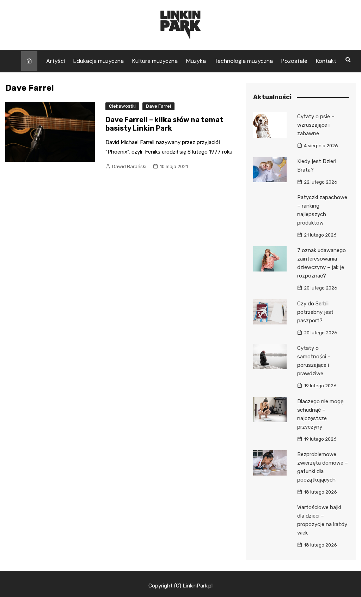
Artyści (55, 61)
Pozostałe (294, 61)
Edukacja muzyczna (98, 61)
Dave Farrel (158, 106)
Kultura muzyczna (155, 61)
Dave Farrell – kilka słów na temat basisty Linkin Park (164, 123)
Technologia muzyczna (243, 61)
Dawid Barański (129, 166)
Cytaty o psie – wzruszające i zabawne (316, 125)
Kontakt (326, 61)
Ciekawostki (122, 106)
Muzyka (196, 61)
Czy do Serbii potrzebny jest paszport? (315, 312)
